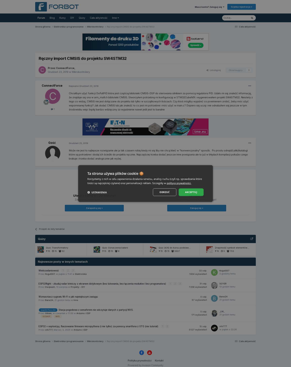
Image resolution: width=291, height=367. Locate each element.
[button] (97, 192)
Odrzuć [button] (164, 192)
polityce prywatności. (179, 183)
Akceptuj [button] (191, 192)
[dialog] (145, 183)
